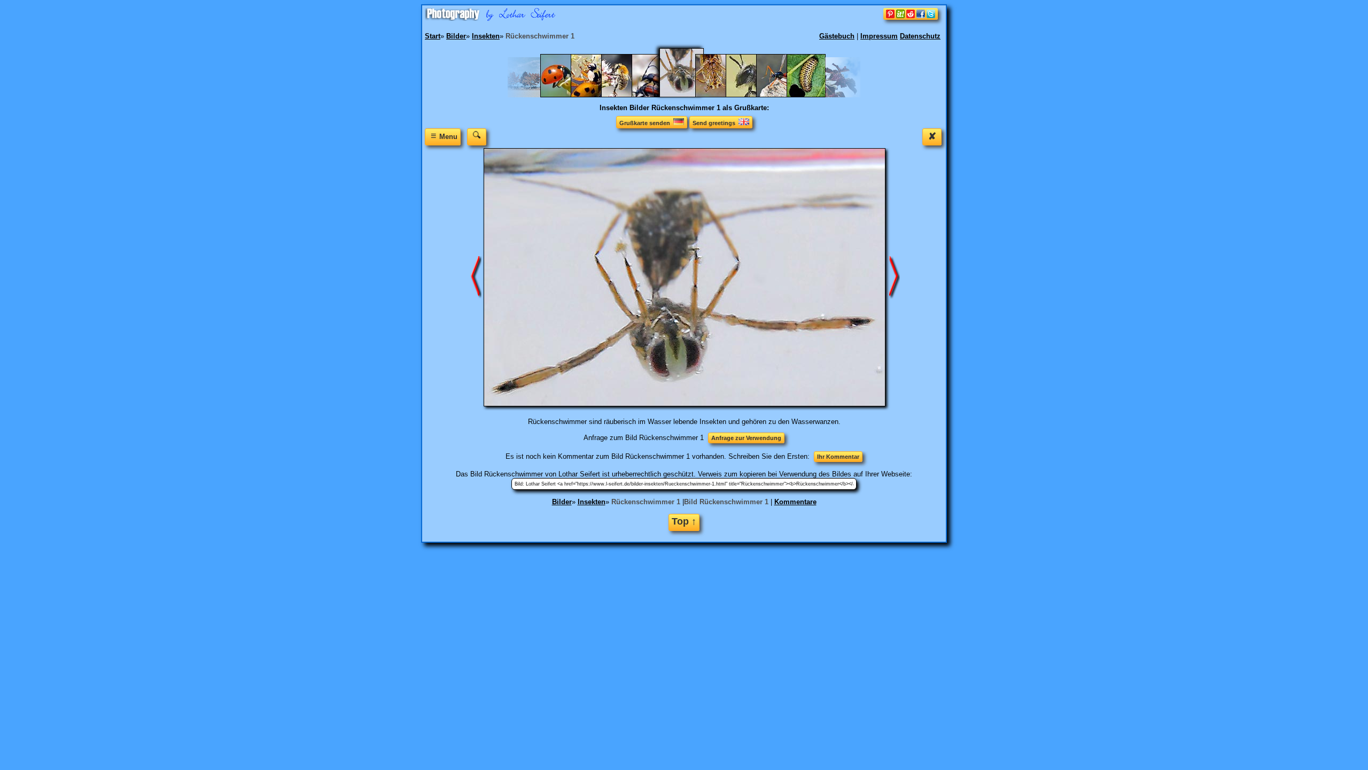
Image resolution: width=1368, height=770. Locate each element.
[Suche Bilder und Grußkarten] (476, 137)
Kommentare (795, 502)
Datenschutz (920, 36)
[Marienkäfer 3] (565, 95)
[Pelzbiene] (626, 95)
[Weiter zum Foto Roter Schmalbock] (476, 277)
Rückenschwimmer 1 (645, 502)
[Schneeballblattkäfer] (811, 95)
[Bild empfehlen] (910, 17)
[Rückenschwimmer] (720, 95)
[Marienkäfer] (595, 95)
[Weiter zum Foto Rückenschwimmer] (894, 277)
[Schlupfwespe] (781, 95)
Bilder (562, 502)
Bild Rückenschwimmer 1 (726, 502)
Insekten (591, 502)
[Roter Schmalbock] (656, 95)
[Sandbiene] (750, 95)
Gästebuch (836, 36)
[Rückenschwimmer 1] (688, 95)
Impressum (879, 36)
